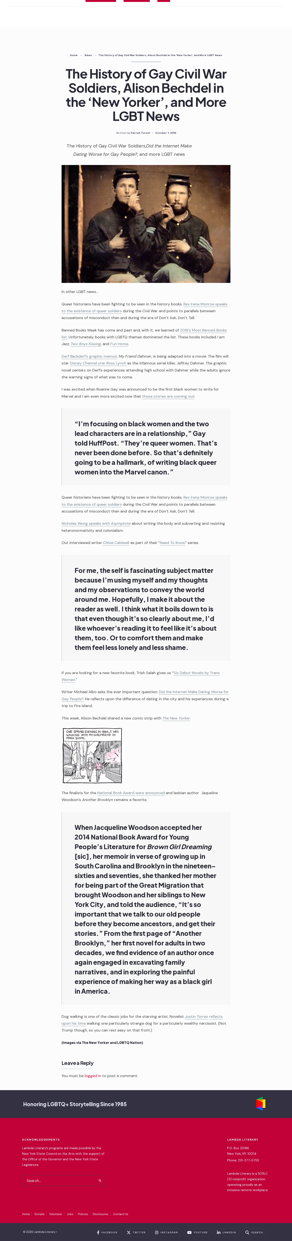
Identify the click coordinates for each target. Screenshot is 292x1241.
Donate (39, 1214)
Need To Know (172, 542)
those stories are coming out (168, 396)
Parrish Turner (140, 133)
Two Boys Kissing (86, 343)
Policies (83, 1214)
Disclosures (100, 1214)
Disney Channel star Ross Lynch (98, 363)
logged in (93, 1075)
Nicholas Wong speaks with (96, 523)
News (88, 55)
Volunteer (55, 1214)
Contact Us (120, 1214)
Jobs (70, 1214)
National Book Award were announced (131, 792)
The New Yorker (176, 718)
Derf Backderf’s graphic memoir (89, 356)
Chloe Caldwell (116, 542)
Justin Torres (196, 1016)
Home (74, 55)
